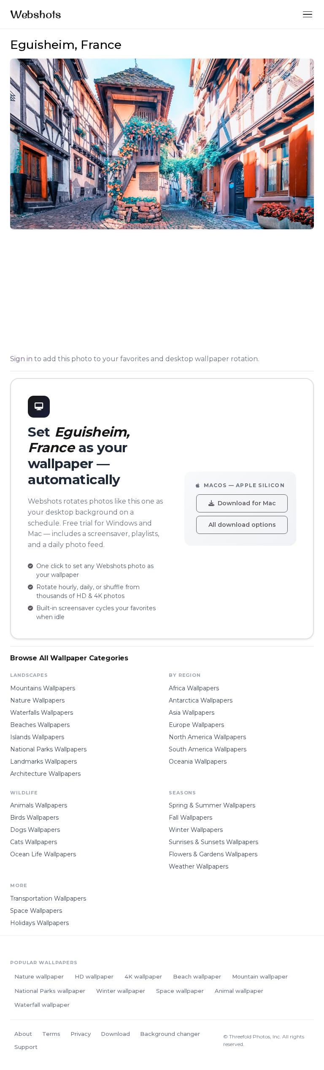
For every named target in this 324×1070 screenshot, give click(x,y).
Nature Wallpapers (37, 700)
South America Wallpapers (207, 749)
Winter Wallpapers (196, 830)
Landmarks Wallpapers (43, 761)
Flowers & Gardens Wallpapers (213, 854)
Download (115, 1033)
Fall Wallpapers (190, 817)
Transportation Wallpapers (48, 898)
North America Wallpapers (207, 737)
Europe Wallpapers (196, 725)
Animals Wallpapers (38, 805)
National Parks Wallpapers (48, 749)
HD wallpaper (94, 976)
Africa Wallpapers (194, 688)
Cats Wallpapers (33, 842)
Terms (51, 1033)
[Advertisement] (162, 293)
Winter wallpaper (120, 990)
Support (26, 1046)
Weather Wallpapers (198, 866)
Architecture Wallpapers (45, 774)
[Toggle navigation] (307, 14)
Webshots (35, 14)
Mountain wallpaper (260, 976)
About (23, 1033)
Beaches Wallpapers (40, 725)
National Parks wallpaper (49, 990)
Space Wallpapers (36, 910)
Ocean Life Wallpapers (43, 854)
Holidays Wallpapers (39, 923)
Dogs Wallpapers (35, 830)
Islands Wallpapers (37, 737)
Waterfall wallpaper (42, 1004)
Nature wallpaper (39, 976)
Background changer (170, 1033)
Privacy (80, 1033)
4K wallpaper (143, 976)
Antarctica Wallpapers (200, 700)
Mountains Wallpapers (42, 688)
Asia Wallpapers (191, 712)
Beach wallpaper (197, 976)
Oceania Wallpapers (198, 761)
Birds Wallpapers (34, 817)
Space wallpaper (180, 990)
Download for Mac (247, 503)
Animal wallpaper (239, 990)
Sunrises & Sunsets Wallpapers (213, 842)
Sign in (21, 359)
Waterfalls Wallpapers (41, 712)
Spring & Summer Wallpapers (212, 805)
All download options (242, 524)
